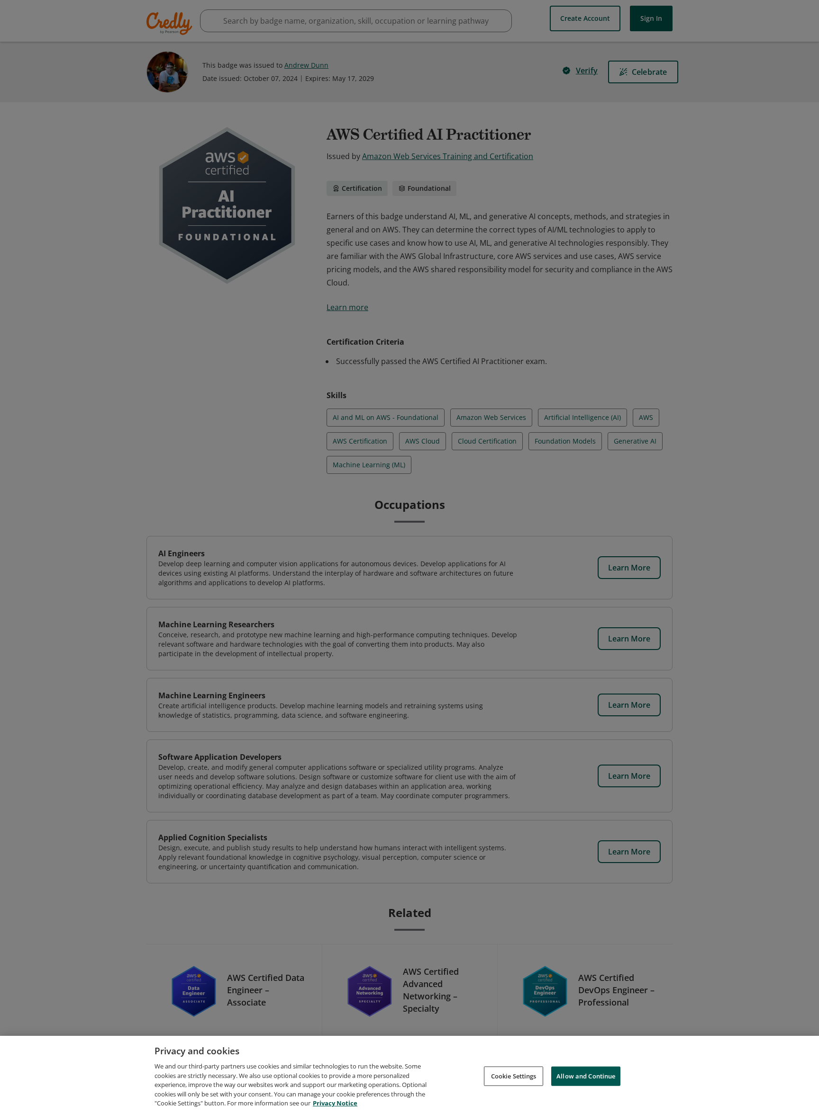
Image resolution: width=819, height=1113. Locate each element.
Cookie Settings (514, 1075)
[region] (409, 1074)
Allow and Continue (585, 1075)
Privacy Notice (335, 1103)
